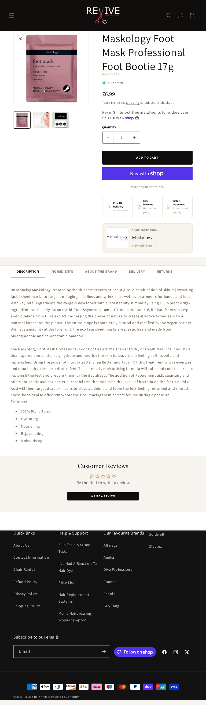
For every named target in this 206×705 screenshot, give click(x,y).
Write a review (103, 496)
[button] (11, 15)
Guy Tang (111, 605)
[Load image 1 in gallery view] (21, 120)
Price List (66, 582)
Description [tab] (28, 271)
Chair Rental (24, 569)
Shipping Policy (26, 605)
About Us (21, 545)
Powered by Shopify (65, 697)
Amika (109, 557)
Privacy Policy (25, 593)
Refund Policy (25, 581)
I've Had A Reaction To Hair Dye (77, 567)
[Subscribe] (104, 651)
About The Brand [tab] (101, 271)
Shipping (133, 103)
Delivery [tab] (137, 271)
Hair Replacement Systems (74, 598)
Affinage (111, 545)
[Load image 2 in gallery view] (41, 120)
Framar (110, 581)
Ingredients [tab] (62, 271)
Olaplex (155, 546)
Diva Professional (119, 569)
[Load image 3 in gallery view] (60, 120)
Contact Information (31, 557)
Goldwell (156, 534)
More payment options (147, 187)
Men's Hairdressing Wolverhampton (74, 616)
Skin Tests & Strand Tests (74, 548)
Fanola (110, 593)
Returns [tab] (164, 271)
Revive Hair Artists (37, 697)
